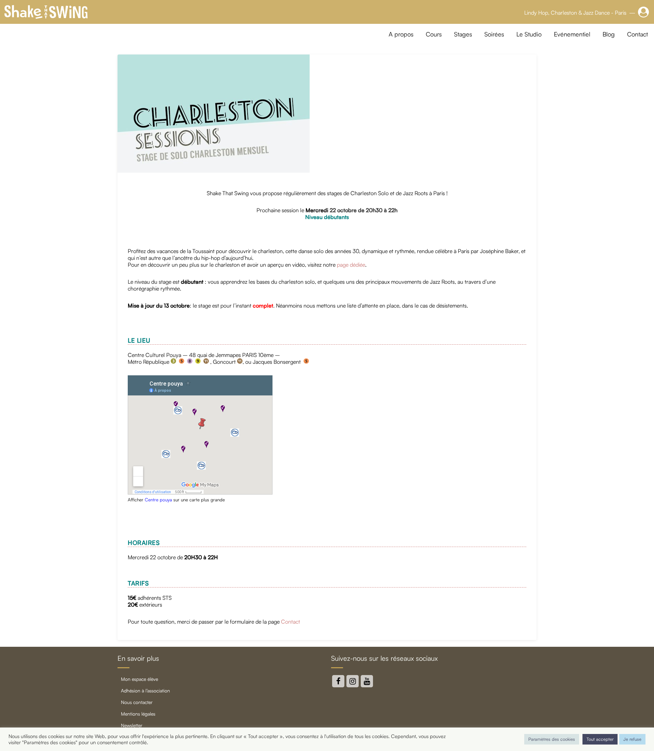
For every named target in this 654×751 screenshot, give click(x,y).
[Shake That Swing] (46, 12)
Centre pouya (158, 499)
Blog (609, 34)
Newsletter (131, 725)
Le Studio (529, 34)
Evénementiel (572, 34)
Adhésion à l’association (145, 690)
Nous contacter (137, 702)
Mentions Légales (138, 714)
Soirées (494, 34)
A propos (401, 34)
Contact (637, 34)
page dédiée (351, 264)
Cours (434, 34)
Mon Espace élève (139, 679)
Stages (463, 34)
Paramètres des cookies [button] (551, 739)
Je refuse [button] (632, 739)
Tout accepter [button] (600, 739)
